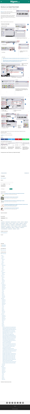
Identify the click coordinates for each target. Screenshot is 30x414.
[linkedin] (23, 403)
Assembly (3, 227)
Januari (3, 297)
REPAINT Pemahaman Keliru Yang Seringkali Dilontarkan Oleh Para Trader (12, 61)
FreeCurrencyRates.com (4, 232)
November (4, 285)
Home (15, 406)
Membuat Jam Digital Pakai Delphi (7, 342)
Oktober (3, 286)
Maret (3, 273)
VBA (17, 223)
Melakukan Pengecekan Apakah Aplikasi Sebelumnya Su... (10, 329)
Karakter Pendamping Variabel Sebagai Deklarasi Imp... (9, 335)
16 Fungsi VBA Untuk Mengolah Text (7, 341)
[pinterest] (18, 139)
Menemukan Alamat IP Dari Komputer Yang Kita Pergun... (9, 361)
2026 (2, 255)
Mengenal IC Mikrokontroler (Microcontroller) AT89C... (9, 355)
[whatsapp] (25, 139)
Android (2, 224)
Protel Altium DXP (18, 224)
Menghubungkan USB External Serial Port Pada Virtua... (9, 328)
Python (25, 223)
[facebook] (4, 139)
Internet (21, 223)
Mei (3, 261)
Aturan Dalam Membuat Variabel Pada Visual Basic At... (9, 340)
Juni (3, 260)
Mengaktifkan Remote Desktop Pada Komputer (8, 348)
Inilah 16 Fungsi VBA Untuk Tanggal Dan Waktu (8, 334)
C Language (12, 224)
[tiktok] (18, 403)
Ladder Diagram (8, 227)
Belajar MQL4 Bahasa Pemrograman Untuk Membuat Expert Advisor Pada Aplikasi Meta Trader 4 (15, 60)
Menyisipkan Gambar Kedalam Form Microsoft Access (9, 354)
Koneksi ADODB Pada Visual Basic (7, 347)
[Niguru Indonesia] (15, 1)
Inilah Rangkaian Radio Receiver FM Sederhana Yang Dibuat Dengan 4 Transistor (14, 200)
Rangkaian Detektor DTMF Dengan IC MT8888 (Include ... (9, 359)
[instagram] (20, 403)
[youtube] (15, 403)
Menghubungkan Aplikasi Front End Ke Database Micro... (9, 336)
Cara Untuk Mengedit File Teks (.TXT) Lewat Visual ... (9, 330)
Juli (3, 266)
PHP (10, 223)
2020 (2, 298)
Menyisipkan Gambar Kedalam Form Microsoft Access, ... (9, 353)
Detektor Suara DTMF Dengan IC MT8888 (7, 360)
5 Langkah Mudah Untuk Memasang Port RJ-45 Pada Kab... (10, 349)
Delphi (13, 227)
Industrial (3, 223)
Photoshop (17, 227)
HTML (14, 223)
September (3, 265)
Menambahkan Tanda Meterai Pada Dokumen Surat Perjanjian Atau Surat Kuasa (14, 193)
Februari (3, 274)
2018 (2, 366)
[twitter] (11, 139)
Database (22, 227)
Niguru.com (2, 11)
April (3, 293)
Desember (3, 272)
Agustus (3, 259)
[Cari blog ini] (28, 1)
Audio (7, 223)
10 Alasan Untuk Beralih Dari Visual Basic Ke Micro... (9, 346)
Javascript (24, 224)
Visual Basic (7, 224)
